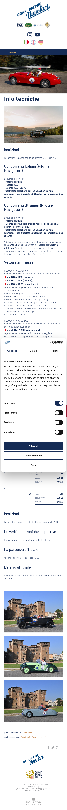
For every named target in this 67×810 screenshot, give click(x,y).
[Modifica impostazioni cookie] (38, 789)
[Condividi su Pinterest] (57, 747)
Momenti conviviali (30, 732)
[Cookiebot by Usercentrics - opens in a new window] (49, 343)
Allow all (33, 446)
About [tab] (55, 350)
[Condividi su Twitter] (53, 747)
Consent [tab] (12, 350)
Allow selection (33, 455)
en (33, 43)
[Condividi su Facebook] (49, 747)
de (40, 43)
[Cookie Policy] (36, 788)
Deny (33, 465)
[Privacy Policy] (22, 788)
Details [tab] (33, 350)
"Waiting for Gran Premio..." (33, 737)
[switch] (59, 412)
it (26, 43)
